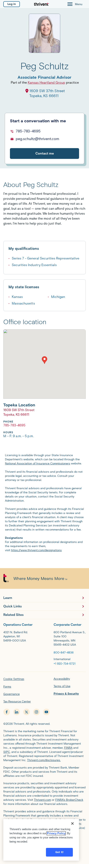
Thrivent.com (42, 800)
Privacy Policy (56, 833)
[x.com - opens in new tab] (26, 712)
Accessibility (62, 679)
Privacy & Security (66, 693)
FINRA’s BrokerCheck (69, 800)
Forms (7, 686)
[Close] (72, 823)
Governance (11, 694)
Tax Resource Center (17, 701)
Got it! (59, 852)
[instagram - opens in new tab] (36, 712)
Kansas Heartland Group (46, 82)
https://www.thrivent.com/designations (36, 550)
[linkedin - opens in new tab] (16, 712)
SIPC (6, 752)
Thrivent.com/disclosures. (44, 760)
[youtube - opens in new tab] (46, 712)
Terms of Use (62, 686)
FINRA (68, 748)
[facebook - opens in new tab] (6, 712)
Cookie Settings (13, 679)
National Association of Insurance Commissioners (37, 463)
